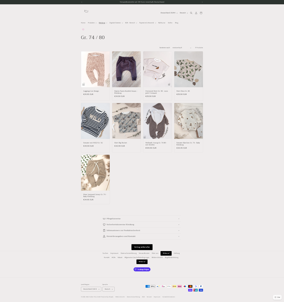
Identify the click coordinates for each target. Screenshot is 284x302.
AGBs (113, 257)
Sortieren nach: (165, 48)
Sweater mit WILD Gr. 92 (93, 143)
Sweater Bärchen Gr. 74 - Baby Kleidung (188, 144)
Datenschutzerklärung (129, 253)
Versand (149, 297)
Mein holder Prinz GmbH (93, 297)
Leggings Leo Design (91, 91)
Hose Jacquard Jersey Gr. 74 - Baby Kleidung (95, 195)
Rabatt (120, 257)
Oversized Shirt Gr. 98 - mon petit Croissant (156, 92)
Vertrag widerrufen (142, 247)
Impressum (114, 253)
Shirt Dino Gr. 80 (183, 91)
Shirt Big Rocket (120, 143)
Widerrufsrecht (157, 257)
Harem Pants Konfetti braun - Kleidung (125, 92)
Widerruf (166, 253)
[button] (92, 23)
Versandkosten (144, 253)
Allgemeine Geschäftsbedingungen (137, 257)
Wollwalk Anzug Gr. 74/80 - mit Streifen (156, 144)
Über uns (155, 253)
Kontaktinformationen (169, 297)
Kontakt (106, 257)
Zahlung (177, 253)
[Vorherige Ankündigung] (81, 2)
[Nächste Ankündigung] (202, 2)
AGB (143, 297)
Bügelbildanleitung (171, 257)
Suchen (105, 253)
